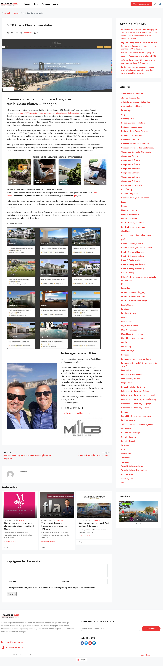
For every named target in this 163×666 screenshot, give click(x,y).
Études (124, 206)
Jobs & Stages (127, 304)
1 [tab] (138, 524)
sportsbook (126, 453)
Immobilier (125, 288)
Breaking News (127, 118)
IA (122, 284)
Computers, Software (130, 160)
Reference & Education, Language (136, 403)
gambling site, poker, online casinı (136, 235)
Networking (126, 346)
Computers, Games (129, 156)
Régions (124, 412)
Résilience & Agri (128, 420)
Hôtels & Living (127, 272)
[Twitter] (86, 643)
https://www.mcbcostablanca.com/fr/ (76, 413)
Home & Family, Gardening (133, 264)
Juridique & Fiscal (128, 313)
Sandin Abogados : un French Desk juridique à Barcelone (94, 524)
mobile (124, 342)
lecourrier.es (126, 321)
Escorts (124, 202)
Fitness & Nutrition (129, 218)
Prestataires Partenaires (131, 374)
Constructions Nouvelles (131, 185)
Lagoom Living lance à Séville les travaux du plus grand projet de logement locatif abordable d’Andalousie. (139, 45)
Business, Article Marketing (133, 122)
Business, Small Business (131, 135)
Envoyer (151, 628)
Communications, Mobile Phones (135, 143)
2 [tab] (141, 524)
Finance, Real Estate (130, 214)
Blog (123, 114)
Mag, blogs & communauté (133, 334)
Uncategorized (127, 474)
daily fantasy (126, 189)
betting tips (126, 110)
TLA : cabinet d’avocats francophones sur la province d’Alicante (54, 526)
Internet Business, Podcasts (133, 296)
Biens (36, 4)
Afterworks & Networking (132, 93)
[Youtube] (90, 643)
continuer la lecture (10, 541)
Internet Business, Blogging (133, 292)
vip (122, 482)
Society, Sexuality (129, 441)
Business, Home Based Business (134, 131)
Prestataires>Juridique (130, 378)
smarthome (126, 428)
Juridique (125, 309)
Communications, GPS (130, 139)
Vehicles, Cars (127, 478)
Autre (55, 4)
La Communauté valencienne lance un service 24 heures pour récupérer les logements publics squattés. (137, 70)
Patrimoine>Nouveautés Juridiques (136, 359)
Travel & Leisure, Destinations (134, 470)
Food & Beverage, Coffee (132, 222)
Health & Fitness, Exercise (132, 243)
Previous (123, 512)
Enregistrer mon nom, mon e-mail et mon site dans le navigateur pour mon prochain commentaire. (52, 587)
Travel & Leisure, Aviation (132, 466)
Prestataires (16, 13)
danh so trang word (130, 193)
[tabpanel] (138, 511)
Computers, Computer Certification (136, 152)
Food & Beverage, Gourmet (133, 227)
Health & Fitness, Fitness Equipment (136, 247)
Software (125, 445)
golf (123, 239)
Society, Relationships (130, 432)
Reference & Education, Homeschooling (138, 399)
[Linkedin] (94, 643)
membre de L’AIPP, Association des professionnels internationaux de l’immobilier (46, 113)
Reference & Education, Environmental (138, 395)
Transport (125, 457)
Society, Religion (128, 437)
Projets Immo (126, 382)
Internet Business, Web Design (134, 300)
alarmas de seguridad (130, 97)
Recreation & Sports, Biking (133, 387)
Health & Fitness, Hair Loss (132, 252)
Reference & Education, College (135, 391)
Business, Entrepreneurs (131, 127)
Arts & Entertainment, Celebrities (135, 102)
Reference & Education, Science (135, 407)
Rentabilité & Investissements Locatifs (137, 416)
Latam (123, 317)
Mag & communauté (130, 329)
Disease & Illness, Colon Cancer (135, 197)
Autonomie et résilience (131, 106)
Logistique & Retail (129, 325)
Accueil (27, 4)
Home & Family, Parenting (132, 268)
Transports (125, 462)
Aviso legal (145, 655)
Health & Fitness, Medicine (132, 256)
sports (123, 449)
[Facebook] (82, 643)
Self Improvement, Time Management (137, 424)
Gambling (125, 231)
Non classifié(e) (127, 350)
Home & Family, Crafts (130, 260)
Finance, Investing (129, 210)
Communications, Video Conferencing (138, 147)
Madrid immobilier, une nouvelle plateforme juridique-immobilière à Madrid (19, 526)
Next (154, 512)
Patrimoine (126, 354)
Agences (46, 4)
